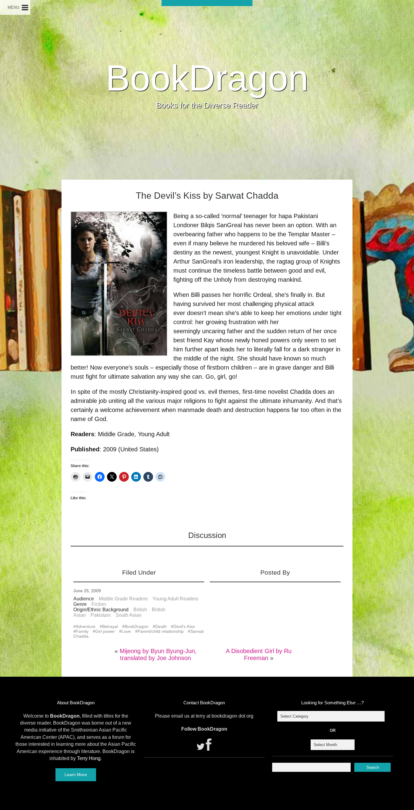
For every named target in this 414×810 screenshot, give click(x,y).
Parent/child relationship (161, 631)
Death (161, 626)
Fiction (99, 604)
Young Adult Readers (175, 598)
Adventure (85, 626)
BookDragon (207, 78)
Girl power (105, 631)
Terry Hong (89, 758)
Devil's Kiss (184, 626)
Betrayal (110, 626)
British (140, 609)
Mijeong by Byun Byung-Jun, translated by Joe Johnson (158, 654)
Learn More (76, 774)
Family (82, 631)
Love (126, 631)
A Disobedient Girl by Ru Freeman (259, 654)
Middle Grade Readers (123, 598)
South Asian (128, 615)
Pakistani (101, 615)
